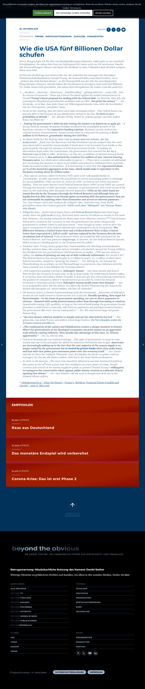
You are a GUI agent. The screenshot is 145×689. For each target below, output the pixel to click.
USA (13, 637)
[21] (108, 218)
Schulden (79, 36)
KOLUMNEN (21, 607)
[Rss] (84, 653)
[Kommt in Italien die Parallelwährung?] (2, 344)
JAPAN (14, 651)
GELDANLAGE (83, 611)
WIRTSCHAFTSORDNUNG (88, 602)
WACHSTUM (82, 593)
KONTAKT (81, 646)
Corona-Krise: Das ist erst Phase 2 (44, 479)
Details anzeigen (103, 13)
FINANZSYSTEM (83, 598)
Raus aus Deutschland (33, 428)
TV (17, 593)
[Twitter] (78, 653)
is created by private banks (80, 348)
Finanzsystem (95, 36)
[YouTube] (90, 653)
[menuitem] (69, 672)
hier (127, 574)
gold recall (47, 215)
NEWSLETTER (82, 642)
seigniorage (68, 239)
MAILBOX (20, 602)
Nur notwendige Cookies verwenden (73, 13)
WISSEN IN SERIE (24, 616)
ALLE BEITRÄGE (18, 588)
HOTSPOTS (21, 611)
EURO (79, 607)
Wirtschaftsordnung (58, 36)
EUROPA (15, 646)
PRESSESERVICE (84, 637)
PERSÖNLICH (21, 625)
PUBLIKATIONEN (24, 620)
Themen (39, 36)
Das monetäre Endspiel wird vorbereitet (50, 453)
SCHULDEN (81, 588)
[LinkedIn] (95, 653)
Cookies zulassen (43, 13)
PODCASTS (21, 598)
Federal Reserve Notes (88, 212)
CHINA (14, 642)
